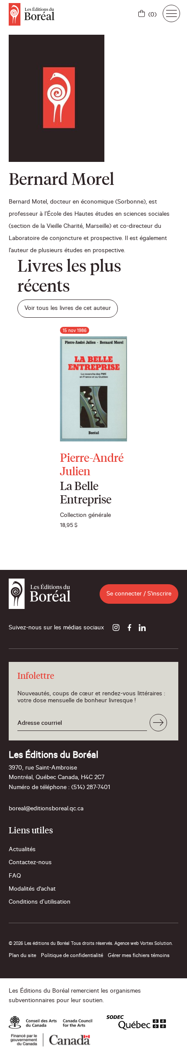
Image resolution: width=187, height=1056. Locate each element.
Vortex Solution (156, 944)
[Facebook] (129, 628)
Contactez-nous (30, 863)
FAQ (15, 876)
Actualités (22, 850)
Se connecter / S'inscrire (139, 594)
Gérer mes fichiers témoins (139, 956)
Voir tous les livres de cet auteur (67, 309)
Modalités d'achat (32, 889)
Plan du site (22, 956)
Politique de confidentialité (72, 956)
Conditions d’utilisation (39, 902)
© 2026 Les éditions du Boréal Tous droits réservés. (61, 944)
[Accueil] (31, 14)
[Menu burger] (171, 13)
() (152, 15)
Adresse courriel (39, 723)
